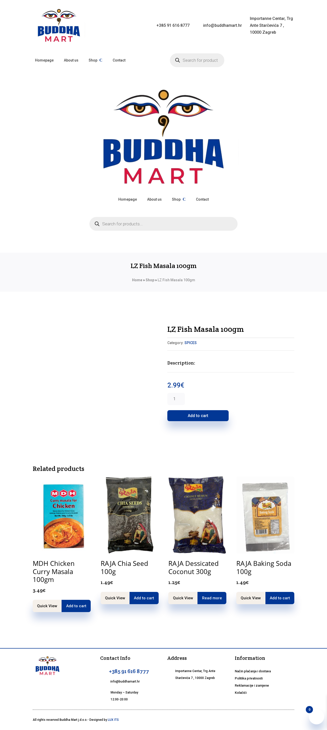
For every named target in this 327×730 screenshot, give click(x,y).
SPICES (190, 343)
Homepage (44, 60)
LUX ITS (113, 720)
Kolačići (241, 693)
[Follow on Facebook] (172, 690)
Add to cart (198, 415)
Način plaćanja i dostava (253, 671)
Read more (212, 598)
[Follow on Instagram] (185, 690)
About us (71, 60)
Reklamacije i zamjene (252, 685)
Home (137, 280)
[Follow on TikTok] (197, 690)
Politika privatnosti (249, 678)
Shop (93, 60)
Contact (119, 60)
